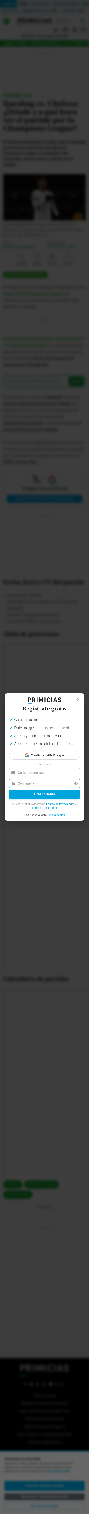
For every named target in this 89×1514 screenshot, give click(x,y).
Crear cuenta (44, 794)
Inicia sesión (57, 815)
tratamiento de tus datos (44, 807)
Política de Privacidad (59, 804)
